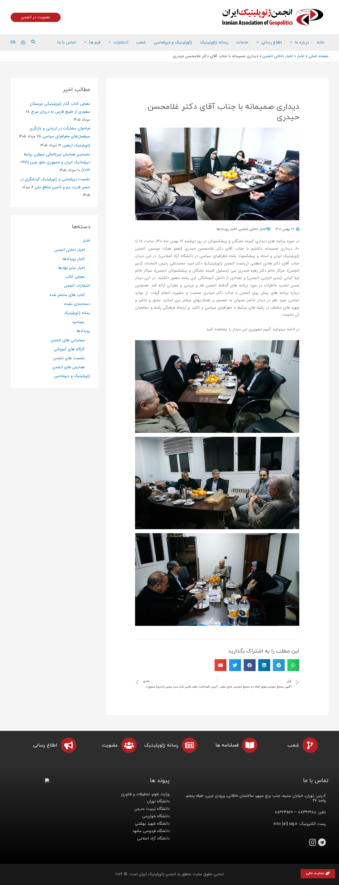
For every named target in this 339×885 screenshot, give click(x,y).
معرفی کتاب (75, 276)
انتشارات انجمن (77, 285)
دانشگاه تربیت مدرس (152, 809)
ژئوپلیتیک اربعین (76, 145)
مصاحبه (78, 322)
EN (13, 42)
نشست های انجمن (69, 358)
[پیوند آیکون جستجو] (33, 43)
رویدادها (83, 331)
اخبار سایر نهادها (71, 268)
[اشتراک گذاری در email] (220, 665)
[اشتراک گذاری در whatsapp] (293, 665)
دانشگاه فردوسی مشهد (151, 831)
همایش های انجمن (68, 367)
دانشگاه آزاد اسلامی (153, 838)
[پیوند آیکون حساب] (23, 42)
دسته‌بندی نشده (77, 304)
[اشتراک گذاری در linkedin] (264, 665)
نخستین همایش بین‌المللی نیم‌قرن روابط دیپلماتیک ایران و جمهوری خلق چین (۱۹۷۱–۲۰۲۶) (54, 162)
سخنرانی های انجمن (68, 340)
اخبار (86, 240)
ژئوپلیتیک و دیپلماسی (72, 376)
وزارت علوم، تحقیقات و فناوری (145, 794)
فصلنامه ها (227, 745)
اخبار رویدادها (227, 229)
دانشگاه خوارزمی (156, 816)
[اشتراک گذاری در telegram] (279, 665)
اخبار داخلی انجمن (252, 229)
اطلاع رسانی (45, 745)
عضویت (110, 745)
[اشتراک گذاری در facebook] (250, 665)
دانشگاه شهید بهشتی (152, 823)
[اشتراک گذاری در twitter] (235, 665)
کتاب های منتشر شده (67, 295)
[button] (318, 873)
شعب (293, 745)
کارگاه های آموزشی (69, 349)
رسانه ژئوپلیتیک (77, 313)
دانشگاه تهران (158, 801)
